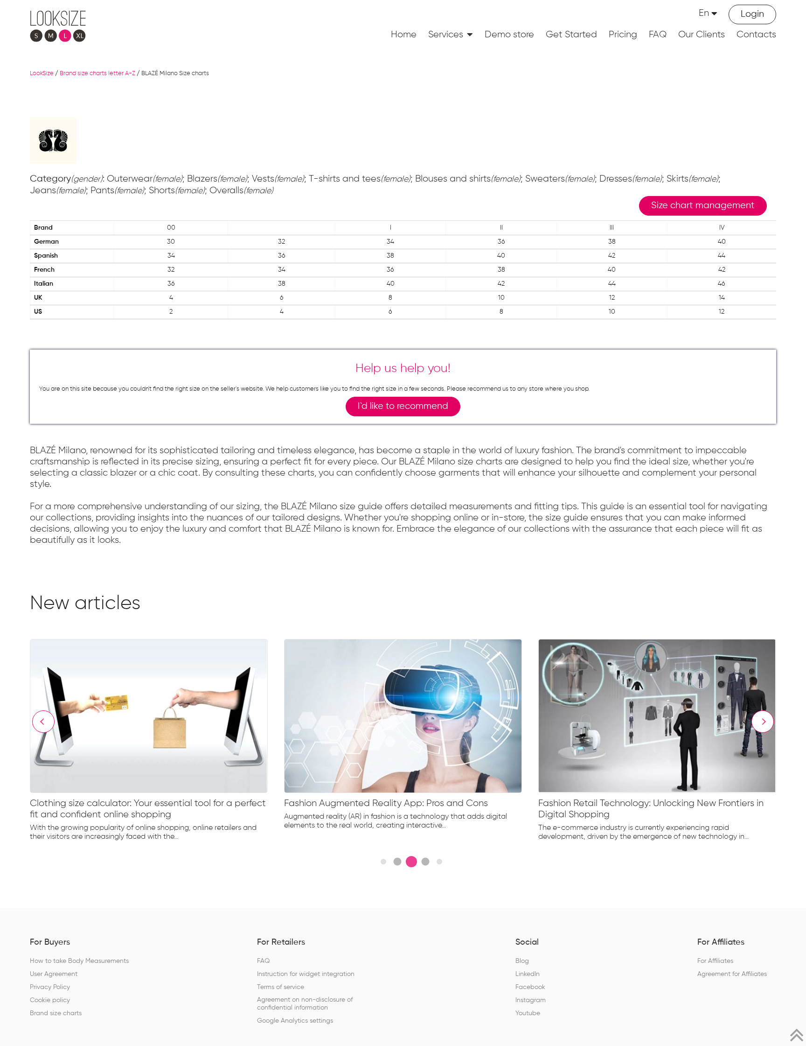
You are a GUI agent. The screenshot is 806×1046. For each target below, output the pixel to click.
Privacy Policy (50, 987)
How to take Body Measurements (79, 961)
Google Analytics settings (295, 1021)
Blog (522, 961)
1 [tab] (383, 861)
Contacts (756, 34)
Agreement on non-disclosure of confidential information (305, 1004)
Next (762, 721)
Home (404, 34)
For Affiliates (715, 961)
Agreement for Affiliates (732, 974)
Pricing (623, 34)
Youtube (527, 1013)
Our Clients (701, 34)
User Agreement (53, 974)
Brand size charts (56, 1013)
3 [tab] (411, 861)
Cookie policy (50, 1000)
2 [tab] (397, 862)
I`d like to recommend (403, 406)
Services (445, 34)
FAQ (658, 34)
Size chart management (703, 206)
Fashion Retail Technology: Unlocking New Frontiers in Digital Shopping (651, 809)
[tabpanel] (157, 742)
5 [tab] (439, 861)
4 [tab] (425, 862)
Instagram (530, 1000)
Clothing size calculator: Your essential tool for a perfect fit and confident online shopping (148, 809)
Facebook (530, 987)
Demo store (509, 34)
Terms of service (280, 987)
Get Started (571, 34)
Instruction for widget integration (305, 974)
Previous (43, 721)
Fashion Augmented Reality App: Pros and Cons (386, 803)
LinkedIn (527, 974)
